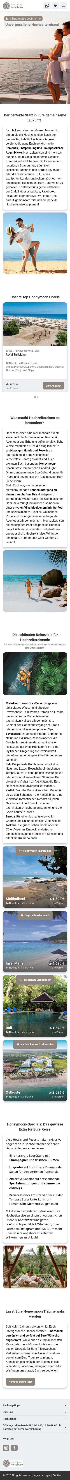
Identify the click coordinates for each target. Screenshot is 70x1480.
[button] (35, 1405)
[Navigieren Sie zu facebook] (14, 1448)
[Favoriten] (55, 5)
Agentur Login (42, 1475)
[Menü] (63, 5)
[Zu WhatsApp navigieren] (47, 5)
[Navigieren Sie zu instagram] (6, 1448)
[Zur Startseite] (14, 5)
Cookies (57, 1475)
